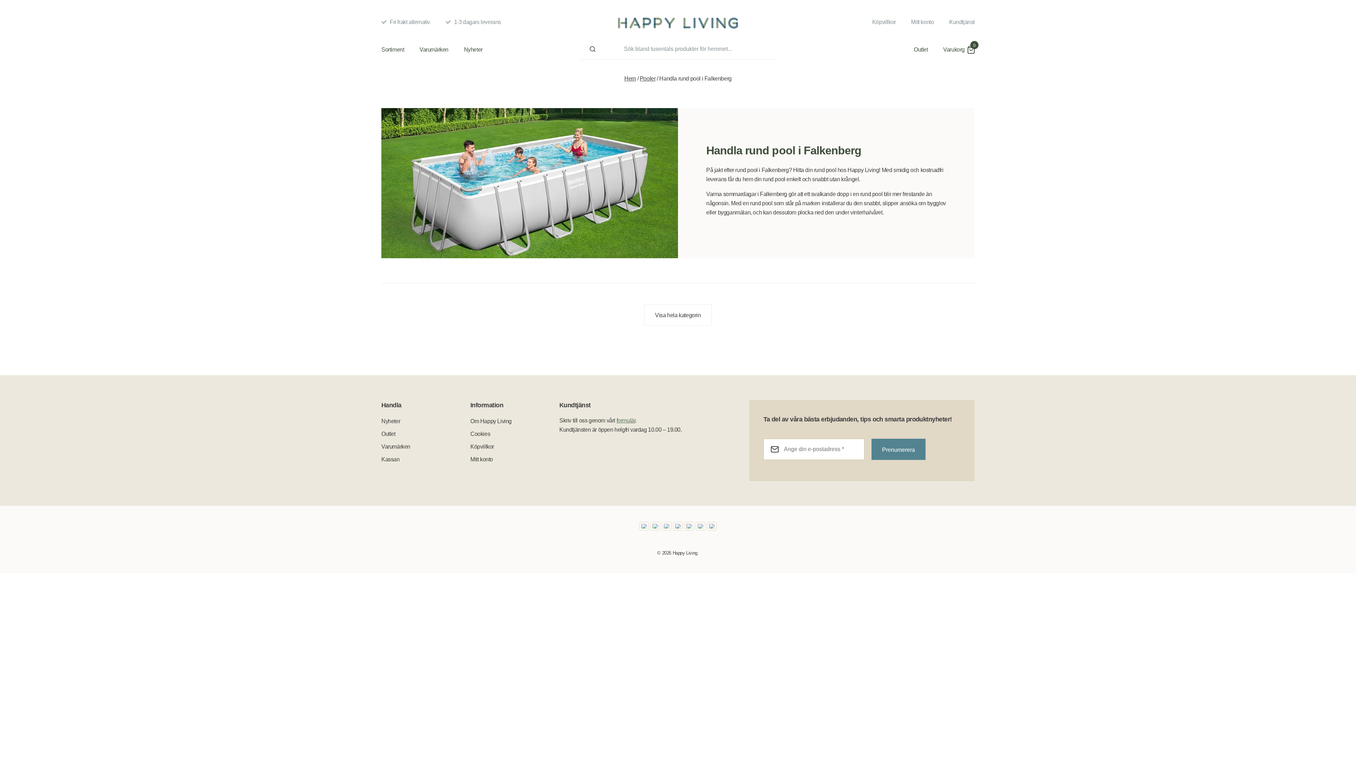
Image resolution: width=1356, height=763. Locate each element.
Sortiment (392, 50)
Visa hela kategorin (678, 315)
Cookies (480, 434)
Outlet (921, 50)
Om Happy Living (491, 421)
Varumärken (434, 50)
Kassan (390, 459)
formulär (626, 421)
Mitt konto (922, 22)
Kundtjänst (962, 22)
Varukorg (954, 50)
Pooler (648, 79)
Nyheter (473, 50)
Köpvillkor (884, 22)
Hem (630, 79)
